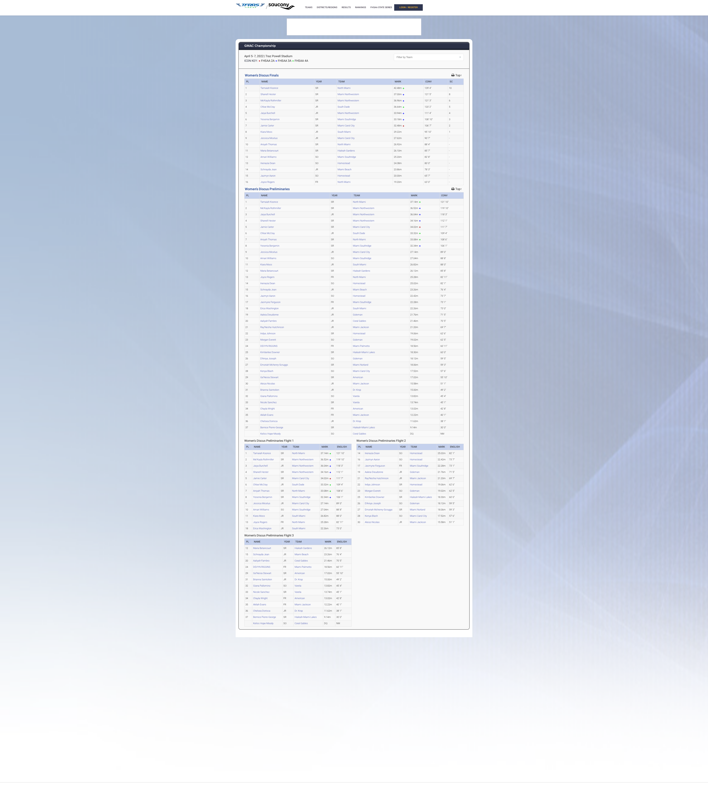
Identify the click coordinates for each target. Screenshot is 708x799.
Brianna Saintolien (269, 389)
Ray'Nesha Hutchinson (272, 327)
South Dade (344, 106)
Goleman (357, 314)
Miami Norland (360, 364)
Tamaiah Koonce (269, 88)
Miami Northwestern (348, 94)
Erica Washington (269, 308)
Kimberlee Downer (270, 352)
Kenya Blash (266, 371)
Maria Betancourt (269, 150)
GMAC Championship (260, 46)
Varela (356, 396)
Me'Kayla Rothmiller (271, 100)
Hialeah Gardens (346, 150)
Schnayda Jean (269, 169)
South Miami (344, 131)
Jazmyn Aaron (268, 175)
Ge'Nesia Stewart (269, 377)
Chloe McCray (268, 106)
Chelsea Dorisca (268, 421)
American (358, 377)
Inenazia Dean (268, 163)
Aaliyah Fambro (268, 321)
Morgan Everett (268, 339)
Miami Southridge (347, 119)
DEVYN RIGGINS (268, 346)
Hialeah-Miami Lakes (364, 352)
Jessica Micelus (269, 138)
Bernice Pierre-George (271, 427)
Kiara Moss (266, 131)
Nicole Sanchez (268, 402)
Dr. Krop (357, 389)
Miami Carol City (346, 125)
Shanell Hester (268, 94)
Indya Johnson (267, 333)
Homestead (344, 163)
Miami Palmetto (361, 346)
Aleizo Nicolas (267, 383)
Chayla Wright (267, 408)
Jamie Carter (267, 125)
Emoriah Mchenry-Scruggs (274, 364)
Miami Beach (344, 169)
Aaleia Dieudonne (269, 314)
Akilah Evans (266, 415)
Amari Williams (269, 157)
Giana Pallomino (268, 396)
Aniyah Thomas (269, 144)
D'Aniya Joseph (268, 358)
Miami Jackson (361, 327)
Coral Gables (359, 321)
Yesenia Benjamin (270, 119)
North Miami (344, 88)
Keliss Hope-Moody (270, 433)
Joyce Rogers (268, 182)
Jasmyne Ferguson (270, 302)
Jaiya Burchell (268, 113)
